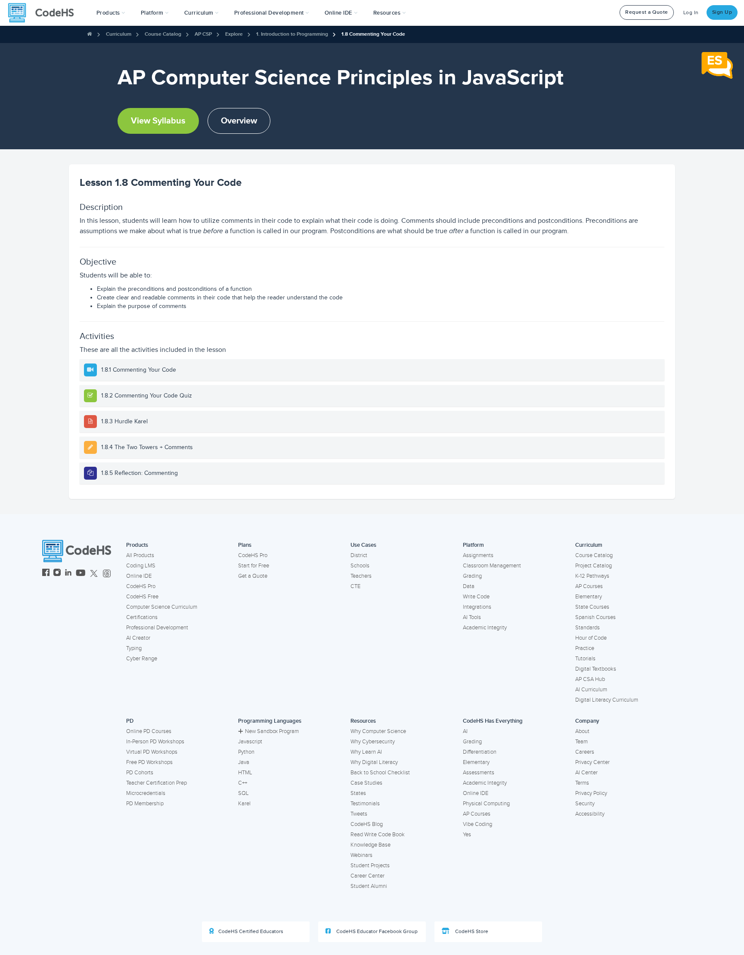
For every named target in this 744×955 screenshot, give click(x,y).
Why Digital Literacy (374, 762)
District (358, 555)
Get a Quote (252, 576)
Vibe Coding (477, 824)
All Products (140, 555)
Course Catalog (163, 34)
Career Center (367, 875)
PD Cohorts (139, 772)
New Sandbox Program (272, 731)
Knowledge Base (370, 844)
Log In (691, 12)
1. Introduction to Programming (292, 34)
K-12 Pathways (592, 576)
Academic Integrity (485, 627)
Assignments (478, 555)
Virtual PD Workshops (151, 752)
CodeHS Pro (140, 586)
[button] (111, 13)
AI (465, 731)
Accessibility (589, 813)
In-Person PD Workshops (155, 741)
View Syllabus (158, 121)
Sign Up (722, 12)
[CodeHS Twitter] (94, 574)
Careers (584, 752)
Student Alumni (368, 886)
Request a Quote (646, 12)
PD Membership (145, 803)
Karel (244, 803)
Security (585, 803)
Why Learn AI (366, 752)
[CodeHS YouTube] (81, 574)
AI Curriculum (591, 689)
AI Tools (472, 617)
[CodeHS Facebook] (46, 574)
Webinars (361, 855)
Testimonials (365, 803)
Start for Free (253, 565)
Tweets (358, 813)
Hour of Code (591, 638)
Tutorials (585, 658)
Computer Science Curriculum (161, 607)
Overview (239, 121)
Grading (472, 576)
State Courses (592, 607)
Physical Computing (486, 803)
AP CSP (203, 34)
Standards (587, 627)
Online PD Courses (148, 731)
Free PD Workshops (149, 762)
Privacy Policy (591, 793)
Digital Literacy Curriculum (606, 699)
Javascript (250, 741)
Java (243, 762)
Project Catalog (593, 565)
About (582, 731)
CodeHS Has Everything (493, 721)
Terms (582, 782)
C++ (242, 782)
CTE (355, 586)
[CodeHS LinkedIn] (68, 574)
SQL (243, 793)
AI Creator (138, 638)
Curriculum (118, 34)
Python (246, 752)
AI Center (586, 772)
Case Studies (366, 782)
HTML (245, 772)
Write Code (476, 596)
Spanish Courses (595, 617)
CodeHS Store (471, 931)
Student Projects (370, 865)
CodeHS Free (142, 596)
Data (468, 586)
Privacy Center (592, 762)
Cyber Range (141, 658)
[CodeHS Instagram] (57, 574)
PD (129, 721)
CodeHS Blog (366, 824)
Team (581, 741)
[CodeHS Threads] (106, 574)
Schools (359, 565)
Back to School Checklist (380, 772)
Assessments (478, 772)
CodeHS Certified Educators (250, 931)
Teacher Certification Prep (156, 782)
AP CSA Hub (590, 679)
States (358, 793)
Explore (234, 34)
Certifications (142, 617)
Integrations (477, 607)
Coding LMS (140, 565)
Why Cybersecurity (372, 741)
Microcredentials (145, 793)
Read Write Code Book (377, 834)
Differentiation (479, 752)
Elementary (588, 596)
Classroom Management (492, 565)
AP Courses (589, 586)
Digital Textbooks (595, 668)
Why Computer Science (378, 731)
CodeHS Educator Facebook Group (376, 931)
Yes (467, 834)
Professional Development (157, 627)
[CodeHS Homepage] (44, 13)
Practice (584, 648)
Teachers (361, 576)
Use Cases (363, 545)
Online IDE (139, 576)
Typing (134, 648)
